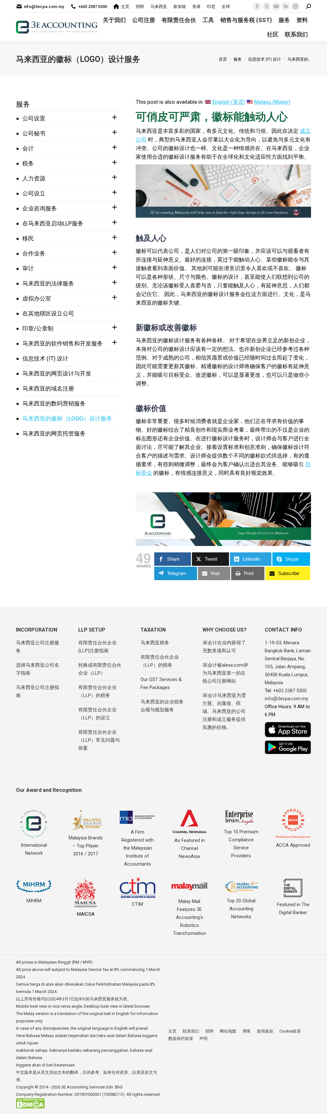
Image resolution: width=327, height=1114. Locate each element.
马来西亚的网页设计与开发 (56, 373)
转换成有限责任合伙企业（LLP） (99, 669)
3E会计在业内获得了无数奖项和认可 (224, 647)
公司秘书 (33, 133)
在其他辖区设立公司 (48, 313)
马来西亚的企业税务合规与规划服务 (162, 706)
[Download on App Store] (288, 729)
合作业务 (33, 253)
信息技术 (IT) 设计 (45, 358)
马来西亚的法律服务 (48, 283)
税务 (28, 163)
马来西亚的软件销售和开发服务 (62, 343)
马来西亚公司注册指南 (37, 691)
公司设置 (33, 118)
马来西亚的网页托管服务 (54, 433)
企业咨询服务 (39, 208)
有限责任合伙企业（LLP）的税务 (97, 691)
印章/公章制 (37, 328)
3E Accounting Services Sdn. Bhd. (92, 1087)
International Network (34, 849)
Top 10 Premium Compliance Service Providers (241, 844)
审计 (28, 268)
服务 (23, 104)
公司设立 (33, 193)
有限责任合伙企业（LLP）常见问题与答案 (99, 740)
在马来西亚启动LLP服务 (52, 223)
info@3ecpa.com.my (44, 6)
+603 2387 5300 (92, 6)
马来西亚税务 (155, 643)
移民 (28, 238)
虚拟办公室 (36, 298)
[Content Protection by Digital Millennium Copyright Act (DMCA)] (30, 1107)
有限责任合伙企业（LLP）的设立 (97, 714)
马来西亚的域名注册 (48, 388)
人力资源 (33, 178)
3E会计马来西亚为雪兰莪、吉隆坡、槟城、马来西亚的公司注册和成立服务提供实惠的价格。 (224, 711)
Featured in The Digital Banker (293, 908)
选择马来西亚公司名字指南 (37, 669)
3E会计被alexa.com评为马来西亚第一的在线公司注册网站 (225, 673)
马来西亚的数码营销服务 (54, 403)
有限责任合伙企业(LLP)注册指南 (97, 647)
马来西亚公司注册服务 (37, 647)
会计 (28, 148)
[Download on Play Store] (288, 747)
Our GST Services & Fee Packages (161, 683)
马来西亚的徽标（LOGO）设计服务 (67, 418)
